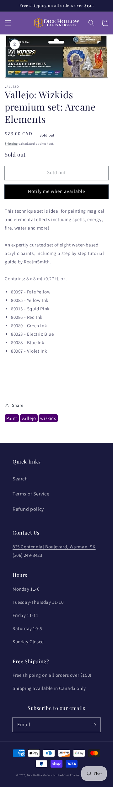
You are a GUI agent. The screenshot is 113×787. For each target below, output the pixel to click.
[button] (8, 23)
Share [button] (18, 405)
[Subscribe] (93, 725)
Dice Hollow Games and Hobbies (48, 775)
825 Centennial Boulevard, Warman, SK (54, 547)
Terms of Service (31, 493)
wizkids (48, 418)
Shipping (11, 144)
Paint (11, 418)
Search (20, 478)
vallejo (29, 418)
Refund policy (28, 509)
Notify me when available (56, 191)
